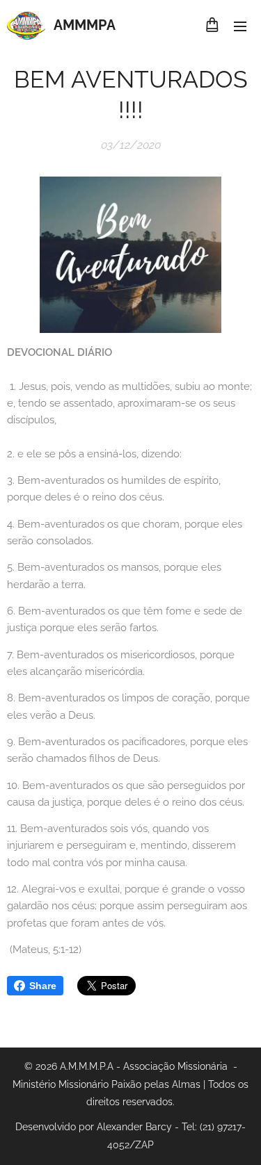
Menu (240, 26)
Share (42, 985)
